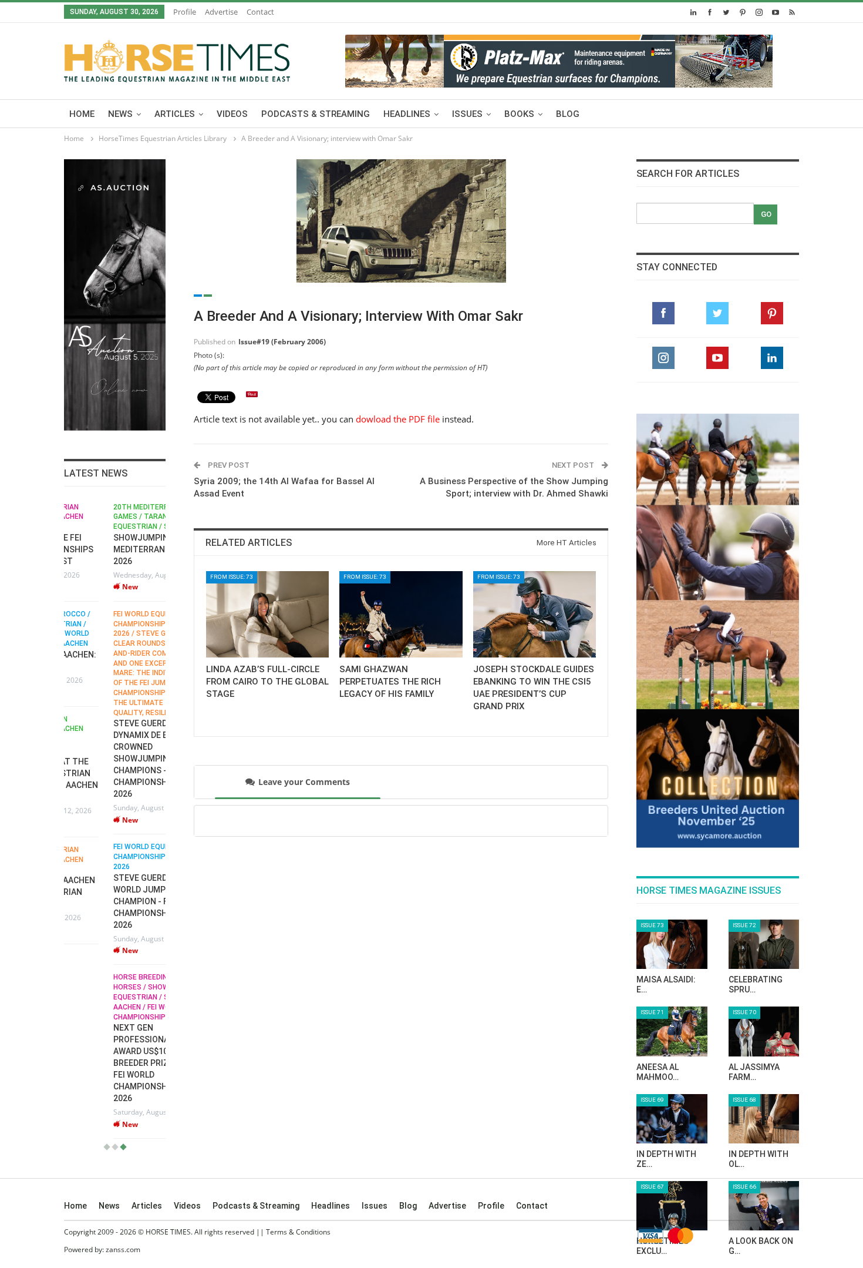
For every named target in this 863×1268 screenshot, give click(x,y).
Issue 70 (744, 1012)
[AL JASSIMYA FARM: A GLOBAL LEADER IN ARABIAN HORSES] (764, 1031)
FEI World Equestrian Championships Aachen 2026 (107, 857)
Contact (260, 11)
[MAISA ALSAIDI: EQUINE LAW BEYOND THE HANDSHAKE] (671, 944)
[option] (115, 820)
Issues (467, 114)
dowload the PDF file (398, 419)
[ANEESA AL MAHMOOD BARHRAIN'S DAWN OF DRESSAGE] (671, 1031)
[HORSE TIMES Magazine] (177, 59)
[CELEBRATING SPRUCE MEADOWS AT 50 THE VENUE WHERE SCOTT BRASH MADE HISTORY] (764, 944)
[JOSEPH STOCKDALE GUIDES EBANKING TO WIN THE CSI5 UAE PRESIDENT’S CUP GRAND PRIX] (534, 614)
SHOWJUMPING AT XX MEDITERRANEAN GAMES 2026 (112, 549)
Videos (232, 114)
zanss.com (123, 1249)
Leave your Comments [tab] (304, 781)
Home (82, 114)
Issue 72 (744, 925)
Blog (567, 114)
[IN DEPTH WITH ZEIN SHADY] (671, 1118)
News (120, 114)
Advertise (221, 11)
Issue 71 (652, 1012)
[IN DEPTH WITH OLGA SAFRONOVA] (764, 1118)
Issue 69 (652, 1099)
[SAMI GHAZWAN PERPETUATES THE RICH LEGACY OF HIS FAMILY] (400, 614)
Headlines (406, 114)
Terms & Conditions (298, 1232)
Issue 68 (744, 1099)
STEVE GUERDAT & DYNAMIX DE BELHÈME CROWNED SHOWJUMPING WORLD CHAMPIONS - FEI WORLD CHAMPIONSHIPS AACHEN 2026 (114, 759)
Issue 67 (652, 1186)
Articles (174, 114)
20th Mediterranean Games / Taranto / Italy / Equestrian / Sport (110, 517)
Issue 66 (744, 1186)
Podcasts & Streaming (315, 114)
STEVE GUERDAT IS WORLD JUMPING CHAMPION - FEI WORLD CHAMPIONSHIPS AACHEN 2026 (114, 901)
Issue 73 (652, 925)
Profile (184, 11)
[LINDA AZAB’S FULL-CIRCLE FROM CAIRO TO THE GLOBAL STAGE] (267, 614)
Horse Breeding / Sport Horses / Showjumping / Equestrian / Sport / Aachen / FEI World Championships (109, 997)
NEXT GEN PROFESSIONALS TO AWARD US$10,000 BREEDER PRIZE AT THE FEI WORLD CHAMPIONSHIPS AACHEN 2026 (114, 1063)
